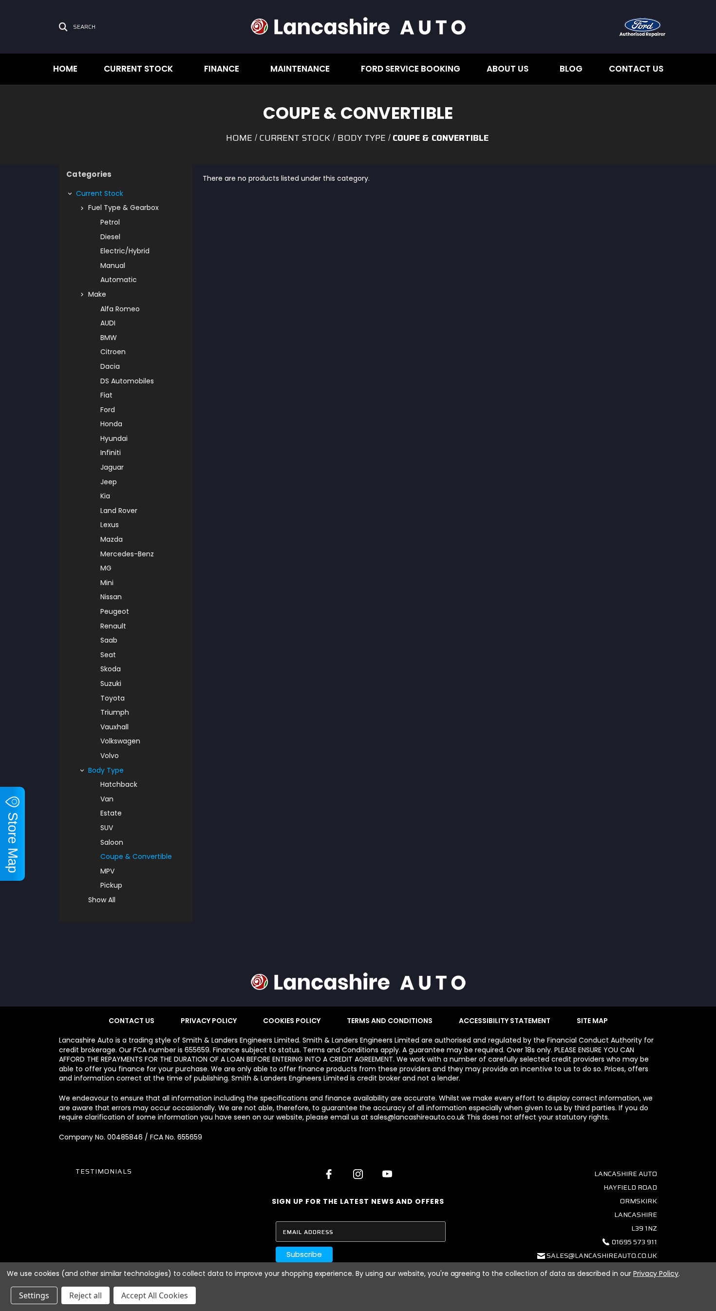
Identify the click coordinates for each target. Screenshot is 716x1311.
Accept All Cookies (154, 1295)
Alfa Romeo (120, 309)
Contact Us (636, 69)
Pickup (111, 885)
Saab (108, 640)
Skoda (110, 669)
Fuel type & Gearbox (123, 207)
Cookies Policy (291, 1021)
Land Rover (118, 510)
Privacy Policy (209, 1021)
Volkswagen (120, 741)
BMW (108, 337)
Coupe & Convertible (136, 856)
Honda (111, 424)
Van (106, 799)
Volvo (109, 755)
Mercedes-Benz (127, 554)
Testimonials (103, 1171)
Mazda (111, 539)
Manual (112, 265)
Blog (571, 69)
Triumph (114, 712)
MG (106, 568)
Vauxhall (114, 727)
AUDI (107, 323)
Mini (106, 583)
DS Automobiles (127, 381)
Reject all (85, 1295)
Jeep (108, 482)
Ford (107, 410)
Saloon (111, 842)
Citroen (113, 352)
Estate (111, 813)
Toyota (112, 698)
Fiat (106, 395)
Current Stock (138, 69)
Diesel (110, 237)
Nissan (111, 597)
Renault (113, 626)
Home (65, 69)
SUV (106, 828)
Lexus (109, 525)
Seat (108, 655)
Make (97, 294)
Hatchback (118, 784)
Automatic (118, 280)
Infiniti (110, 452)
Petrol (110, 222)
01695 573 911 (634, 1241)
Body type (106, 770)
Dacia (110, 366)
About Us (507, 69)
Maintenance (300, 69)
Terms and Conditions (390, 1021)
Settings (34, 1295)
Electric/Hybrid (125, 251)
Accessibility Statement (504, 1021)
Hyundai (114, 438)
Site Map (592, 1021)
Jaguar (112, 467)
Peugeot (114, 611)
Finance (221, 69)
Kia (105, 496)
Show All (101, 900)
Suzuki (110, 683)
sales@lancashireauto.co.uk (601, 1255)
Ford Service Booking (410, 69)
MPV (107, 871)
